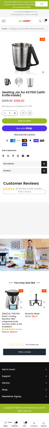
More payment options (24, 134)
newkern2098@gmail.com (26, 12)
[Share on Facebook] (3, 156)
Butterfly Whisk (32, 313)
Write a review (24, 191)
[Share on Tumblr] (18, 156)
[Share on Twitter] (8, 156)
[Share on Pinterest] (13, 156)
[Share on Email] (28, 156)
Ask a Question (9, 150)
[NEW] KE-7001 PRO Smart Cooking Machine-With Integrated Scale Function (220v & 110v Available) (12, 320)
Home (4, 29)
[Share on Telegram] (23, 156)
